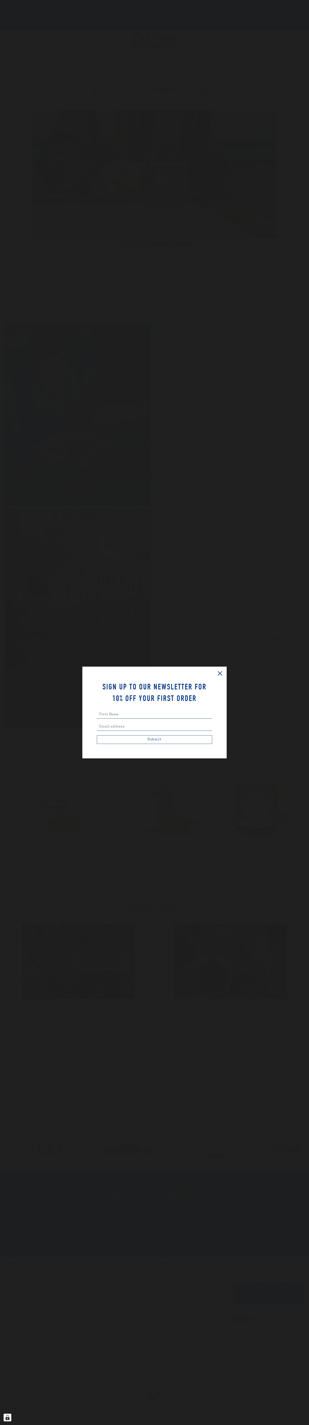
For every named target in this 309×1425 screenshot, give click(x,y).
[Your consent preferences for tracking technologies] (7, 1417)
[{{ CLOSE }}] (220, 673)
